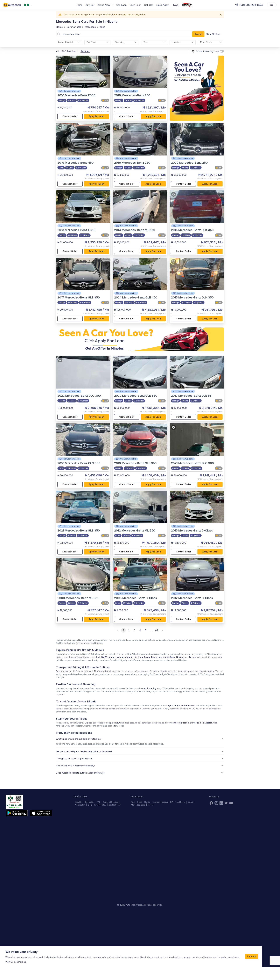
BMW (104, 657)
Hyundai (120, 657)
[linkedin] (221, 803)
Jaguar (129, 657)
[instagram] (216, 803)
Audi (98, 657)
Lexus (154, 657)
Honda (111, 657)
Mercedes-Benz (167, 657)
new (117, 722)
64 (156, 630)
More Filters (206, 42)
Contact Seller (69, 116)
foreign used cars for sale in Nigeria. (193, 722)
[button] (140, 738)
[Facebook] (211, 803)
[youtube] (231, 803)
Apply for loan (96, 116)
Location (176, 42)
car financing (149, 688)
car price (91, 42)
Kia (135, 657)
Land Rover (144, 657)
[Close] (220, 15)
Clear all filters (213, 34)
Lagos (169, 705)
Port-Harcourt (188, 705)
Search (198, 34)
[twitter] (226, 803)
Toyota (192, 657)
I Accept (251, 956)
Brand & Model (65, 42)
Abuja (177, 705)
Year (146, 42)
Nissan (179, 657)
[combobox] (28, 5)
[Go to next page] (162, 630)
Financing (119, 42)
